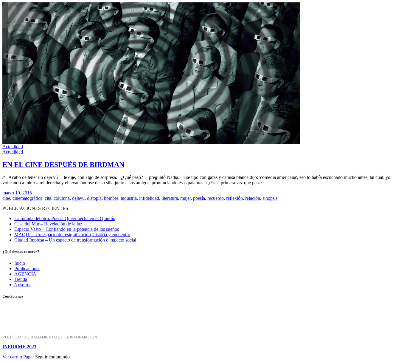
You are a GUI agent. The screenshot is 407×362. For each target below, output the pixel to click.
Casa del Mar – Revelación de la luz (48, 223)
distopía (94, 198)
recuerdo (215, 198)
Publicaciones (27, 268)
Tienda (20, 279)
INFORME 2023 (19, 346)
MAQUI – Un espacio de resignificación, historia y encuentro (72, 234)
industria (129, 198)
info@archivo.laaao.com (26, 327)
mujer (185, 198)
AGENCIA (25, 273)
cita (48, 198)
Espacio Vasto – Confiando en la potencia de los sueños (66, 229)
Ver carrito (12, 356)
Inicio (19, 263)
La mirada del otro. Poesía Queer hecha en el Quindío (64, 218)
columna (62, 198)
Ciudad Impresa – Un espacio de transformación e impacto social (75, 239)
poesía (199, 198)
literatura (169, 198)
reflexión (234, 198)
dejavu (78, 198)
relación (252, 198)
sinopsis (269, 198)
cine (6, 198)
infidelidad (149, 198)
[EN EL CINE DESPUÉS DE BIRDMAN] (151, 142)
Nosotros (22, 284)
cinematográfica (27, 198)
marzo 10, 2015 (17, 192)
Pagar (28, 356)
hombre (111, 198)
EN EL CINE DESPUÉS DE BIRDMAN (63, 164)
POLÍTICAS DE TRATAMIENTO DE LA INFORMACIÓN (49, 337)
